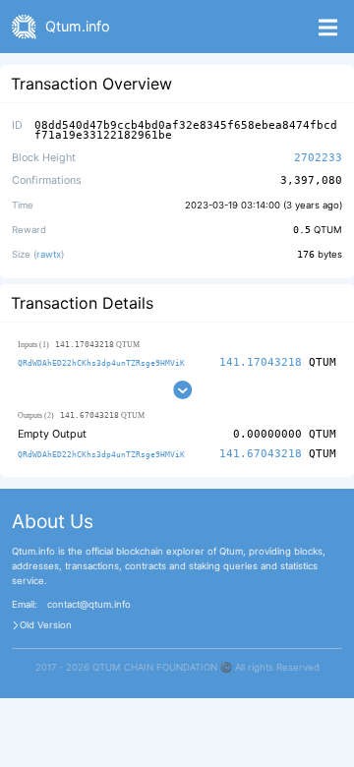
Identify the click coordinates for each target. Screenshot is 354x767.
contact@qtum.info (89, 605)
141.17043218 (260, 362)
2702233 (318, 157)
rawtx (48, 254)
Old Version (46, 625)
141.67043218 (260, 453)
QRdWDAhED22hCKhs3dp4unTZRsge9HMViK (101, 363)
